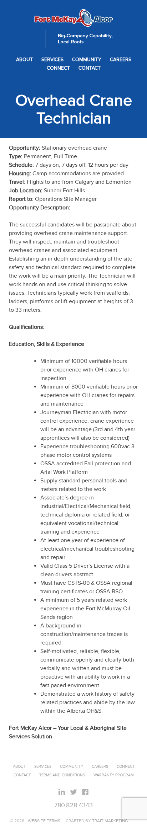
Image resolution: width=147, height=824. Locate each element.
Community (86, 60)
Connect (58, 68)
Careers (120, 60)
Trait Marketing (110, 820)
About (24, 60)
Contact (89, 68)
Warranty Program (113, 775)
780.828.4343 (73, 805)
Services (52, 60)
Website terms (44, 820)
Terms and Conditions (62, 775)
